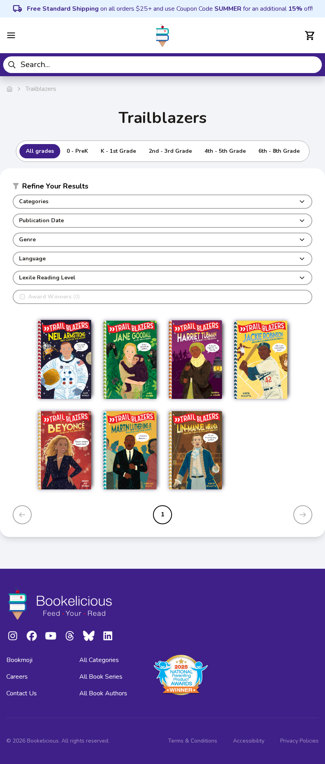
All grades (40, 151)
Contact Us (21, 693)
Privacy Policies (299, 741)
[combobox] (162, 64)
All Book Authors (103, 693)
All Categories (99, 660)
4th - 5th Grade (225, 151)
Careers (17, 676)
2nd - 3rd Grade (170, 151)
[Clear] (313, 64)
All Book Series (100, 676)
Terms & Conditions (192, 741)
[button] (162, 187)
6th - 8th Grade (279, 151)
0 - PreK (77, 151)
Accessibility (248, 741)
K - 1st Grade (118, 151)
